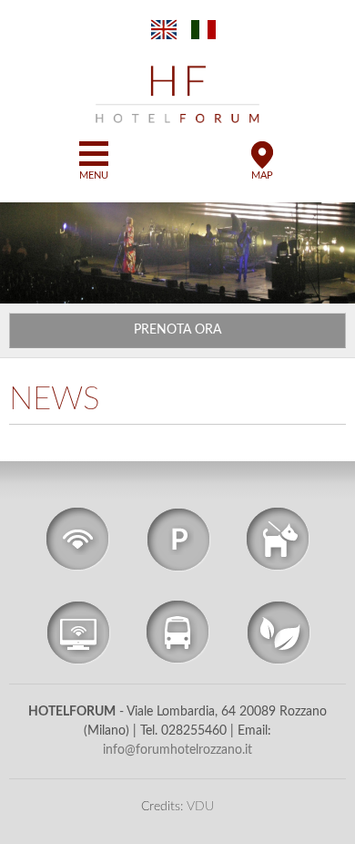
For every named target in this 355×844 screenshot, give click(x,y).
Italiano (204, 29)
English (164, 29)
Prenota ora (177, 330)
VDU (200, 806)
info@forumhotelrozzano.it (177, 750)
